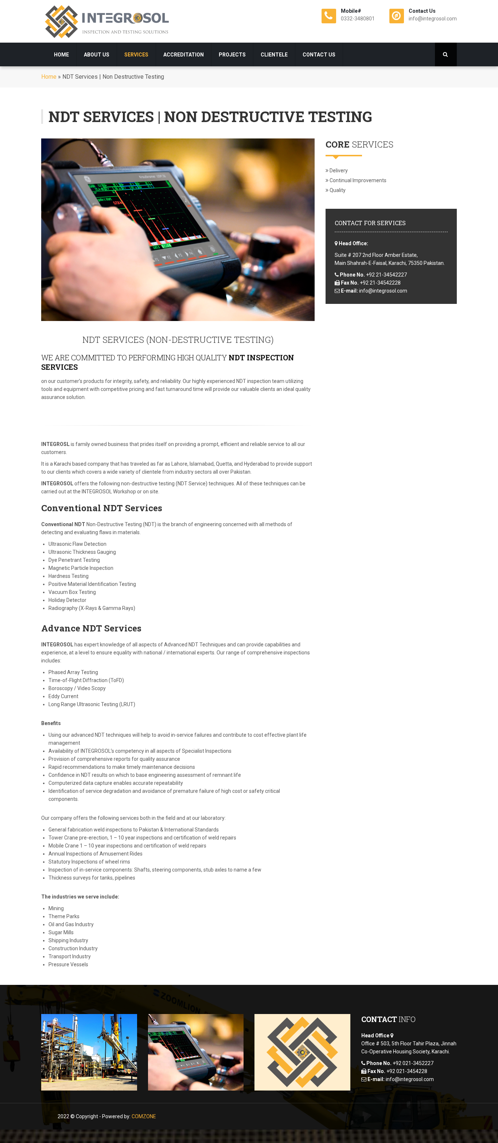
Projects (232, 55)
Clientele (274, 55)
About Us (96, 55)
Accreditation (183, 55)
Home (61, 55)
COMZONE (144, 1116)
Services (136, 55)
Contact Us (319, 55)
